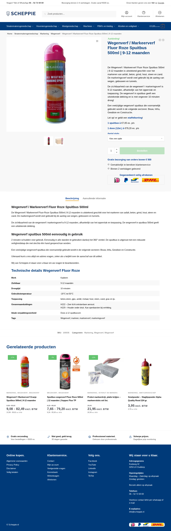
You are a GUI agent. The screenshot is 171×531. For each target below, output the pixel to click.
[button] (97, 41)
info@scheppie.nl (136, 512)
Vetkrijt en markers (108, 393)
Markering (44, 34)
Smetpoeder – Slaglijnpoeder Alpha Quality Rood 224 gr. (144, 398)
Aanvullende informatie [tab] (94, 198)
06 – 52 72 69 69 (36, 3)
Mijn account (126, 16)
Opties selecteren (25, 421)
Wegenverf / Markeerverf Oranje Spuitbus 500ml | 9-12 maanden (21, 398)
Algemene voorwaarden (16, 461)
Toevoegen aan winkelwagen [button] (105, 421)
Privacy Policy (12, 465)
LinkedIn (92, 468)
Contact (50, 461)
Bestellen (142, 150)
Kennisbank (52, 472)
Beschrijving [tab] (72, 198)
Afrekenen (159, 16)
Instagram (92, 472)
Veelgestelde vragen (56, 468)
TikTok (91, 476)
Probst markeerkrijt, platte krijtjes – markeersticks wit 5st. (104, 398)
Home (9, 34)
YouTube (92, 465)
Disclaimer (11, 468)
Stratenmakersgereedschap (26, 34)
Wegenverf (55, 34)
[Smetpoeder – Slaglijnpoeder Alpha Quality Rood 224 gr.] (146, 372)
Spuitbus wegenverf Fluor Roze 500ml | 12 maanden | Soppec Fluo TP (65, 398)
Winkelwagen (53, 476)
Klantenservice (143, 16)
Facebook (92, 461)
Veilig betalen (12, 472)
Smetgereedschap (147, 393)
